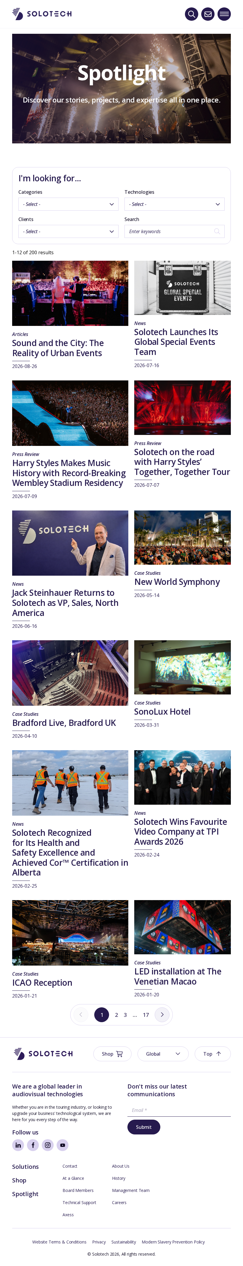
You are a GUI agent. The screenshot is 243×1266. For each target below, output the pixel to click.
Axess (68, 1214)
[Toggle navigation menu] (224, 14)
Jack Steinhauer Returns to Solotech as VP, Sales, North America (65, 602)
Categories (30, 192)
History (118, 1178)
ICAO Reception (42, 982)
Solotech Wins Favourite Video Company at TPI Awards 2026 (180, 831)
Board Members (78, 1190)
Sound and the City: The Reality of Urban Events (58, 347)
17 (146, 1014)
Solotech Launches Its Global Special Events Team (176, 341)
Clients (25, 219)
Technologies (139, 192)
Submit (144, 1127)
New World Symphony (177, 581)
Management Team (131, 1190)
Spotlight (25, 1194)
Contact (70, 1166)
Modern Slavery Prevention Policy (173, 1242)
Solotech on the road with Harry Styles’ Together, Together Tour (182, 461)
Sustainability (123, 1242)
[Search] (191, 14)
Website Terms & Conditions (59, 1242)
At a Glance (73, 1178)
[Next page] (162, 1014)
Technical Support (79, 1202)
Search (131, 219)
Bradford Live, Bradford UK (64, 722)
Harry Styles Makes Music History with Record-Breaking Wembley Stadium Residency (69, 472)
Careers (119, 1202)
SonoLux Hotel (162, 711)
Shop (19, 1180)
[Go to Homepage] (43, 1054)
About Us (121, 1166)
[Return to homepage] (41, 14)
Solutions (25, 1167)
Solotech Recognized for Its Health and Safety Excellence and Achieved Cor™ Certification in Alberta (70, 852)
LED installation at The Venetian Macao (177, 976)
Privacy (98, 1242)
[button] (163, 1053)
